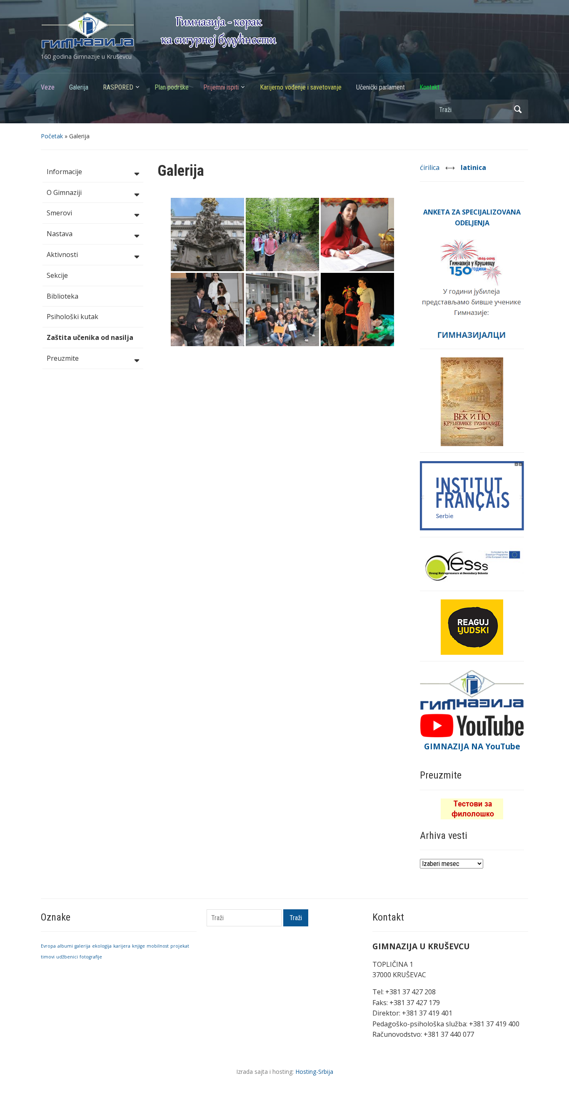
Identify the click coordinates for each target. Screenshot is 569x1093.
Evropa (48, 946)
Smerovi (59, 212)
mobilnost (158, 946)
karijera (121, 946)
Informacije (64, 171)
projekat (179, 946)
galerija (82, 946)
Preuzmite (63, 358)
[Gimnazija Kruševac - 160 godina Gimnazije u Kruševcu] (159, 30)
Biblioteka (62, 296)
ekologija (102, 946)
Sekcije (57, 275)
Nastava (59, 233)
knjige (138, 946)
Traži (518, 109)
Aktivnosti (62, 254)
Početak (52, 136)
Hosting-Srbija (314, 1072)
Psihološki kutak (72, 316)
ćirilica (430, 167)
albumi (65, 946)
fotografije (91, 957)
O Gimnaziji (64, 192)
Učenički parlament (380, 87)
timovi (48, 957)
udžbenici (67, 957)
